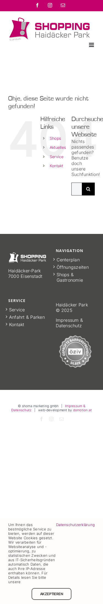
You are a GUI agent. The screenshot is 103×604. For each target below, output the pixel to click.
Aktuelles (58, 147)
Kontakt (56, 165)
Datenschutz (69, 325)
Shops (55, 138)
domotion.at (82, 410)
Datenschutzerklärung (75, 524)
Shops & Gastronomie (70, 277)
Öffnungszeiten (73, 267)
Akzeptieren (51, 594)
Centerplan (68, 259)
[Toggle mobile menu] (92, 45)
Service (57, 156)
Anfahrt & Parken (27, 317)
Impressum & (69, 320)
